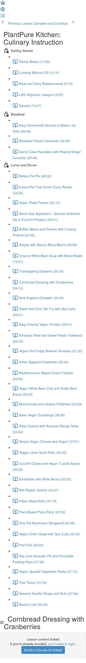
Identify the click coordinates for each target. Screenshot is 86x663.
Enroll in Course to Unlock (43, 650)
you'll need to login (61, 643)
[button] (3, 4)
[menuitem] (3, 10)
